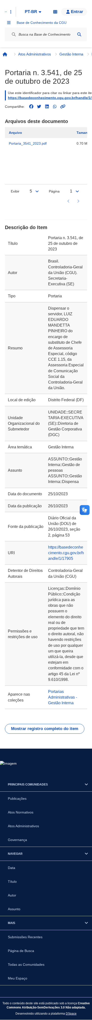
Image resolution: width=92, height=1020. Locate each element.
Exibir (15, 191)
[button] (74, 12)
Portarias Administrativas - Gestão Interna (62, 697)
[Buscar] (79, 34)
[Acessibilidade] (55, 12)
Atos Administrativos (34, 54)
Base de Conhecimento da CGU (41, 23)
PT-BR (31, 11)
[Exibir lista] (37, 191)
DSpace (71, 1013)
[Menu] (9, 23)
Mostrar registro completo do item (44, 728)
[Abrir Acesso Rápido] (11, 12)
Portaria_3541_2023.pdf (28, 143)
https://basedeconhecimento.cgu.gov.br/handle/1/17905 (66, 553)
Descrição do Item (26, 227)
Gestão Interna (71, 54)
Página (54, 191)
